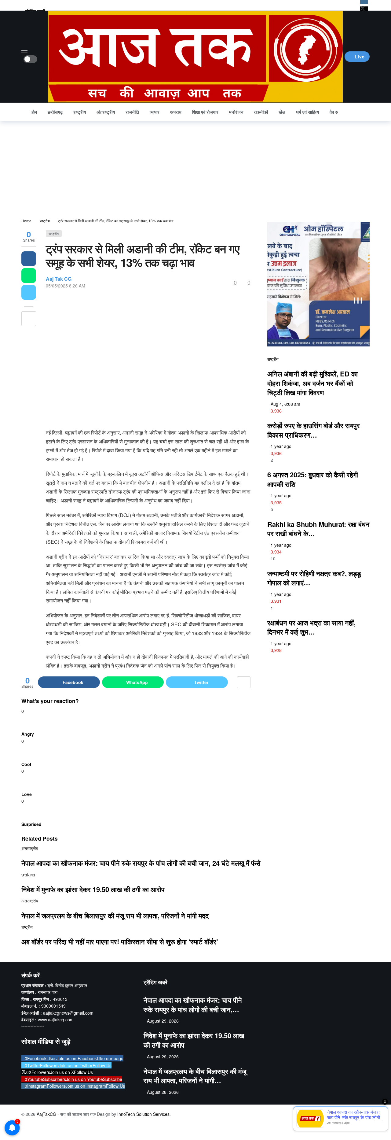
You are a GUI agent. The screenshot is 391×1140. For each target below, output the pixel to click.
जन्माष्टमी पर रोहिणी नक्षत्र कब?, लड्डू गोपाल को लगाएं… (314, 578)
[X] (364, 9)
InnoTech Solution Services (143, 1114)
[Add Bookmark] (28, 318)
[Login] (365, 112)
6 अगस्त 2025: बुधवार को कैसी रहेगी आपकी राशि (312, 479)
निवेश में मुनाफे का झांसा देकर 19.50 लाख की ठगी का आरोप (93, 889)
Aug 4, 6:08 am (285, 404)
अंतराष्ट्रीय (29, 848)
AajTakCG (46, 1114)
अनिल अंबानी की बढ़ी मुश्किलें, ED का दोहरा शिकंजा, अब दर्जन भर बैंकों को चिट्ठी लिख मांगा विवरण (312, 383)
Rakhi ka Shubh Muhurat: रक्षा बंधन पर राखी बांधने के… (318, 529)
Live (360, 57)
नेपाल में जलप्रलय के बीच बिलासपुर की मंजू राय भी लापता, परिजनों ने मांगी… (195, 1076)
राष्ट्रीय (54, 233)
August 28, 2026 (163, 1092)
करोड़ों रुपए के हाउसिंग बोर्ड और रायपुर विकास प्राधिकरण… (313, 430)
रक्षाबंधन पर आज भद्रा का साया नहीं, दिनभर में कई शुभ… (311, 627)
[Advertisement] (195, 167)
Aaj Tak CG (58, 278)
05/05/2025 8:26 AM (65, 286)
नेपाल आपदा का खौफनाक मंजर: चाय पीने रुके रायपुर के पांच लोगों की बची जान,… (193, 1004)
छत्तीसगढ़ (28, 875)
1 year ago (281, 446)
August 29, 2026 (163, 1021)
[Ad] (318, 713)
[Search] (351, 112)
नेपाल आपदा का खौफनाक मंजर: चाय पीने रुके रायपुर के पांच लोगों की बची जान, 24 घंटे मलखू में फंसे (141, 863)
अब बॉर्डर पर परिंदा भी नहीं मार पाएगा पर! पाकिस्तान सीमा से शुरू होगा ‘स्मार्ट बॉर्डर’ (119, 941)
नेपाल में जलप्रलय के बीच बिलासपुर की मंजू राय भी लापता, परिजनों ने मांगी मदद (115, 915)
